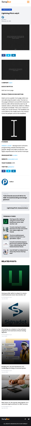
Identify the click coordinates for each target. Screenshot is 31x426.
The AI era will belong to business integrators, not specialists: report (17, 236)
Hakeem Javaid (6, 146)
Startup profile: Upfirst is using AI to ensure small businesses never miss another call (17, 221)
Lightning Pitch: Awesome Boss (17, 208)
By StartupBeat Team (7, 297)
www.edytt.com (13, 159)
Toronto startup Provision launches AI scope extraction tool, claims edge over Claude (18, 229)
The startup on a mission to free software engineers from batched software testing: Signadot (14, 330)
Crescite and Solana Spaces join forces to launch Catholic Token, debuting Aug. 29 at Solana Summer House (19, 244)
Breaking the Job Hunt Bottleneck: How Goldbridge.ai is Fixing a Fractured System (14, 367)
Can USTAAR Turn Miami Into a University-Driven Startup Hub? (19, 251)
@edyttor (11, 167)
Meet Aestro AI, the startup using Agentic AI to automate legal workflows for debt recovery (15, 403)
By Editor (4, 19)
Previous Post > (24, 206)
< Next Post (5, 194)
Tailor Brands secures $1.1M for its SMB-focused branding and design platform (15, 198)
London (15, 155)
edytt (10, 83)
